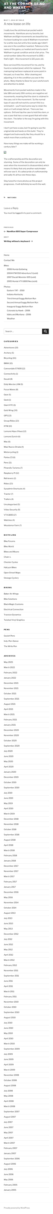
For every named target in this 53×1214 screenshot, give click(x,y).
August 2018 (10, 840)
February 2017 (10, 882)
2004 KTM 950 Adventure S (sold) (22, 273)
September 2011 (11, 976)
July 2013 (8, 918)
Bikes (6, 265)
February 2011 (10, 996)
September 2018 (11, 835)
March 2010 (9, 1043)
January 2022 (10, 678)
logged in (19, 213)
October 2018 (10, 829)
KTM (6, 426)
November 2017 (11, 871)
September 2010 (11, 1012)
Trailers (7, 499)
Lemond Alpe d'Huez (13, 431)
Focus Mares (9, 389)
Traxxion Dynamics (12, 615)
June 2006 (9, 1174)
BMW (6, 363)
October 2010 (10, 1007)
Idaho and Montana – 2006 (19, 314)
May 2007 (8, 1132)
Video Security (10, 510)
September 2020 (12, 746)
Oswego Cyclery (11, 578)
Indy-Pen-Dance (11, 641)
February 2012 (10, 965)
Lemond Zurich (11, 436)
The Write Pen (10, 646)
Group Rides (9, 421)
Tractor (7, 494)
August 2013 (10, 913)
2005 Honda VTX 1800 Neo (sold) (22, 281)
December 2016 (11, 892)
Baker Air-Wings (11, 594)
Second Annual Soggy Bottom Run (22, 302)
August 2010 (10, 1017)
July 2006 (8, 1169)
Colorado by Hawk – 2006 (18, 310)
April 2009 (9, 1064)
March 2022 (9, 667)
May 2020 (8, 761)
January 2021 (10, 725)
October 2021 (10, 693)
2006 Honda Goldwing (17, 269)
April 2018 (8, 845)
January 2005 (10, 1190)
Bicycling (8, 358)
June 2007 (8, 1127)
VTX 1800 (8, 515)
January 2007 (10, 1153)
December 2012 (11, 934)
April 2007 (9, 1138)
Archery (7, 353)
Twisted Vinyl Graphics (14, 620)
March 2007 (9, 1143)
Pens (6, 462)
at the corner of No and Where (24, 5)
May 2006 (8, 1179)
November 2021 (11, 688)
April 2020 (9, 767)
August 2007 (10, 1117)
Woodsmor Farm (11, 525)
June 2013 (8, 923)
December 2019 (11, 777)
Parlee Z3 (8, 457)
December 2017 (11, 866)
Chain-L (7, 557)
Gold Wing (8, 410)
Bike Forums (9, 541)
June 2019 (8, 798)
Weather (11, 318)
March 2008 (9, 1106)
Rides (6, 483)
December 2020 (11, 730)
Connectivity (10, 374)
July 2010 (8, 1023)
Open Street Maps (12, 573)
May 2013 (8, 929)
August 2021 (9, 704)
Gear (6, 395)
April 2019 (8, 808)
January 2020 (10, 772)
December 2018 (11, 819)
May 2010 (8, 1033)
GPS (6, 415)
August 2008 (10, 1085)
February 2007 (10, 1148)
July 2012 (8, 939)
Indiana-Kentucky (15, 294)
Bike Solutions (10, 599)
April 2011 (8, 986)
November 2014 (11, 902)
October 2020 (10, 740)
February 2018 (10, 855)
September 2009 (12, 1049)
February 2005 (10, 1185)
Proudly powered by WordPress (17, 1208)
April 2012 (8, 955)
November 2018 (11, 824)
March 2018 (9, 850)
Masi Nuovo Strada (12, 447)
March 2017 (9, 876)
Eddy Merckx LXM (12, 384)
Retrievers (8, 478)
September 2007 (12, 1111)
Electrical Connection (13, 609)
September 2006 (12, 1159)
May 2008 (8, 1096)
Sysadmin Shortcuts (13, 489)
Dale (21, 20)
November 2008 (11, 1075)
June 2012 (8, 944)
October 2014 (10, 908)
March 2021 (9, 714)
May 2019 (8, 803)
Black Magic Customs (13, 604)
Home (6, 255)
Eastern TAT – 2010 (15, 290)
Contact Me (9, 260)
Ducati (7, 379)
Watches (12, 197)
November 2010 (11, 1002)
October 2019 (10, 782)
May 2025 (8, 662)
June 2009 (9, 1059)
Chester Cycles (11, 562)
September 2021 (11, 699)
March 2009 (9, 1070)
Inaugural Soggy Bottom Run (20, 306)
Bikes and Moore (11, 552)
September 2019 (11, 787)
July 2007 (8, 1122)
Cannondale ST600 (13, 368)
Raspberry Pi (9, 473)
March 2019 (9, 814)
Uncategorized (10, 504)
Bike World (9, 546)
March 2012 (9, 960)
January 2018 (10, 861)
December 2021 (11, 683)
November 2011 (11, 970)
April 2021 (8, 709)
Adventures (9, 347)
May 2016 (8, 897)
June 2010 (8, 1028)
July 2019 (8, 793)
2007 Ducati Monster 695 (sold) (21, 277)
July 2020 (8, 751)
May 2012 (8, 949)
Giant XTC (8, 405)
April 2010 (8, 1038)
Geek (6, 400)
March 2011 (9, 991)
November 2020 (11, 735)
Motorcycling (10, 452)
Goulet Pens (9, 636)
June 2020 (8, 756)
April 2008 (9, 1101)
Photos (7, 287)
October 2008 (10, 1080)
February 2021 (10, 720)
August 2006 (10, 1164)
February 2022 (10, 672)
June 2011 (8, 981)
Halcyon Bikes (10, 567)
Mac (6, 442)
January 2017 (10, 887)
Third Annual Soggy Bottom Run (21, 298)
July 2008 (8, 1091)
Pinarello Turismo (12, 468)
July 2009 (8, 1054)
